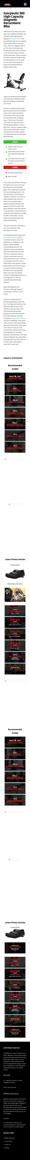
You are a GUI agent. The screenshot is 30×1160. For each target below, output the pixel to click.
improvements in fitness (18, 318)
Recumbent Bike (15, 39)
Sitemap (7, 1148)
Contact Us (8, 1144)
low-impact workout (11, 237)
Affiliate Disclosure (10, 1138)
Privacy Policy (8, 1141)
